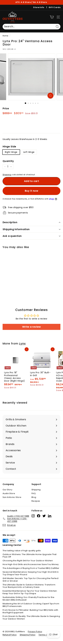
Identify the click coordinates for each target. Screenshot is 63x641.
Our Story (7, 489)
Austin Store (9, 493)
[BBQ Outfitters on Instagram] (33, 515)
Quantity (8, 161)
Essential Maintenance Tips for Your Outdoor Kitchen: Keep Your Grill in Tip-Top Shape (30, 592)
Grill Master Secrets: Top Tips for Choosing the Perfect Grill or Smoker (30, 579)
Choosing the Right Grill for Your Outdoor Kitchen (28, 560)
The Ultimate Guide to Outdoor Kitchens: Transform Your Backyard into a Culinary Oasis (29, 586)
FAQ (33, 493)
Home (5, 36)
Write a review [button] (31, 327)
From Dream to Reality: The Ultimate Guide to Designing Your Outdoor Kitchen (31, 617)
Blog (33, 497)
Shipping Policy (27, 634)
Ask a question (12, 236)
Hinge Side (9, 146)
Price (6, 108)
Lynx (22, 343)
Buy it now (31, 191)
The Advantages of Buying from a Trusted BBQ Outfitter (31, 568)
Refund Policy (10, 634)
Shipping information (16, 229)
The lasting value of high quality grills (22, 550)
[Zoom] (51, 96)
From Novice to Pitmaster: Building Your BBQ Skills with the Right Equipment (30, 611)
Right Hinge (11, 152)
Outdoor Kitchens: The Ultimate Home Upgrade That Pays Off (30, 555)
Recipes (35, 501)
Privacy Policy (35, 631)
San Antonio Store (12, 497)
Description (10, 222)
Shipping (7, 174)
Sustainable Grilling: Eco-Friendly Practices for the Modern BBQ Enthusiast (28, 598)
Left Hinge (29, 152)
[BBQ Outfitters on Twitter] (44, 515)
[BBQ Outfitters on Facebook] (38, 515)
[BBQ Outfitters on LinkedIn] (49, 515)
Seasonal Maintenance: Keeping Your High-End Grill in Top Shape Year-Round (31, 573)
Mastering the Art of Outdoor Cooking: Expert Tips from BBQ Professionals (31, 605)
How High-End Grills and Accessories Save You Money (31, 564)
